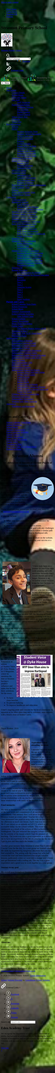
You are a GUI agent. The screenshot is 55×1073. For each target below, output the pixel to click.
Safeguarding (12, 338)
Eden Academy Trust (21, 187)
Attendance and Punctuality (23, 406)
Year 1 (20, 282)
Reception (21, 280)
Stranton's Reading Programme (30, 209)
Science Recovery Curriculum (29, 260)
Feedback (16, 119)
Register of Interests (25, 182)
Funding (20, 141)
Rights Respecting (24, 243)
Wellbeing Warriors (25, 107)
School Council (23, 114)
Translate (26, 61)
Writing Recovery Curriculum (29, 255)
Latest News (11, 12)
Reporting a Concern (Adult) (24, 345)
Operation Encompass (21, 396)
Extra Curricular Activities (23, 314)
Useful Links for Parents (27, 384)
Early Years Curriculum (27, 229)
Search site (5, 1022)
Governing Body (19, 173)
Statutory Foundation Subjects (29, 263)
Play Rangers (22, 109)
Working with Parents (26, 151)
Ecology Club (23, 246)
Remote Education (19, 270)
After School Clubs (25, 316)
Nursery (20, 277)
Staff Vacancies (23, 102)
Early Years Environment (27, 231)
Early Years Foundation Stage (24, 224)
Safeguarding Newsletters (22, 399)
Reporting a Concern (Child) (24, 343)
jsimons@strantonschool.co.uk (16, 511)
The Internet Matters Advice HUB (31, 328)
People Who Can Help (26, 146)
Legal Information (38, 975)
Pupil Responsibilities (21, 105)
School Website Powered (11, 980)
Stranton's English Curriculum (24, 212)
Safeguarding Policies (21, 348)
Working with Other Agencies (24, 401)
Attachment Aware (25, 248)
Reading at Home (19, 336)
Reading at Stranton (20, 202)
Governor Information (26, 178)
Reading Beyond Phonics (28, 207)
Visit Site (5, 1048)
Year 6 (20, 297)
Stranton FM (11, 14)
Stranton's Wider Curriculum (24, 241)
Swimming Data (24, 168)
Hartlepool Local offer (26, 153)
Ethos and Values (19, 97)
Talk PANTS (22, 379)
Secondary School (24, 148)
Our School (11, 90)
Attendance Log (24, 175)
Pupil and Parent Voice (26, 156)
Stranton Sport (18, 238)
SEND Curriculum (25, 136)
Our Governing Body (26, 180)
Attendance (11, 404)
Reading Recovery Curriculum (30, 253)
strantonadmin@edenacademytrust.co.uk (18, 971)
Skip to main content (9, 2)
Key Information (13, 124)
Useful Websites (24, 144)
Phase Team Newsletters (22, 323)
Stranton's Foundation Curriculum (26, 221)
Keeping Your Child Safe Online (31, 372)
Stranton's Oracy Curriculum (24, 219)
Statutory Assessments (21, 311)
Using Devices (23, 377)
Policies (9, 16)
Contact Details (18, 92)
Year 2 (20, 285)
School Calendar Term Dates (24, 304)
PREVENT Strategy (20, 365)
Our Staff (16, 100)
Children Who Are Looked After (25, 394)
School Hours (17, 95)
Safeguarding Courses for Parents (31, 387)
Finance (15, 190)
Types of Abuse (18, 360)
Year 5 (20, 294)
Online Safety (17, 326)
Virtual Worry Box (20, 117)
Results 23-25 (23, 163)
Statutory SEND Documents (29, 134)
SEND (14, 129)
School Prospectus (19, 306)
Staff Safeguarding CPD (22, 362)
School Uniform (18, 319)
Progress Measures (25, 165)
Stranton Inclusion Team (27, 131)
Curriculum (11, 197)
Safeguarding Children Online (24, 353)
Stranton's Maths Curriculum (24, 214)
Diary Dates (11, 9)
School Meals (17, 309)
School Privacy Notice (21, 195)
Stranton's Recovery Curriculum (25, 251)
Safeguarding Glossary (21, 367)
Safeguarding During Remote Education (29, 355)
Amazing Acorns (24, 287)
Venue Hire (16, 122)
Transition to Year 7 (20, 331)
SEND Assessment (25, 139)
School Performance (20, 161)
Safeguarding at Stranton (22, 341)
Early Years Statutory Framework (31, 234)
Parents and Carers (15, 302)
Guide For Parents (24, 236)
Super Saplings (23, 299)
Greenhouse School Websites (37, 980)
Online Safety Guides (26, 375)
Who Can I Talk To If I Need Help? (27, 333)
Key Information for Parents (29, 272)
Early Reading (23, 204)
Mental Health (23, 382)
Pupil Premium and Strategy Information (29, 185)
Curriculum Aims (19, 199)
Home (9, 88)
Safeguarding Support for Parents (26, 370)
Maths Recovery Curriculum (29, 258)
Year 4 (20, 292)
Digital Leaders (23, 112)
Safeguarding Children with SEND (26, 358)
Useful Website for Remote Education (33, 275)
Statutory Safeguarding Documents (26, 350)
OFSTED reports (19, 170)
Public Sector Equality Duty (23, 192)
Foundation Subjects (25, 265)
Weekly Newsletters (20, 321)
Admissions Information (22, 158)
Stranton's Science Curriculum (24, 216)
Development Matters (26, 226)
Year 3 (20, 289)
